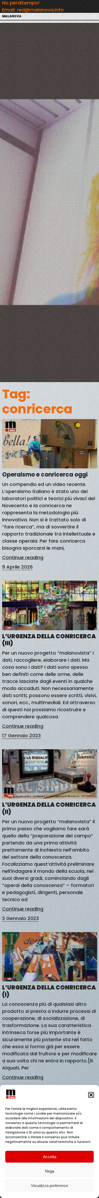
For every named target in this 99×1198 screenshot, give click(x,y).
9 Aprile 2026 (17, 567)
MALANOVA (11, 16)
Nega (49, 1171)
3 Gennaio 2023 (20, 918)
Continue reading (22, 557)
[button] (91, 1095)
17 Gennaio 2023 (21, 735)
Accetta (49, 1156)
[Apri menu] (94, 16)
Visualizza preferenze (49, 1185)
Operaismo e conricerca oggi (45, 474)
